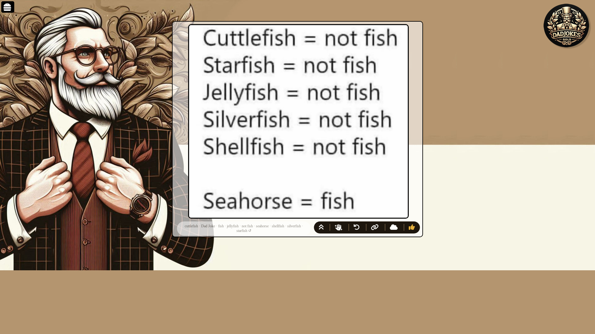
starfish (241, 231)
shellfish (278, 226)
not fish (247, 226)
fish (221, 226)
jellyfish (233, 226)
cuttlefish (191, 226)
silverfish (294, 226)
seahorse (262, 226)
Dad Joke (208, 226)
